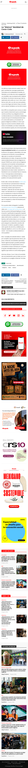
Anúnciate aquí (22, 762)
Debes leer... (4, 600)
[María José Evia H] (2, 34)
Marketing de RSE (11, 23)
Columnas (3, 23)
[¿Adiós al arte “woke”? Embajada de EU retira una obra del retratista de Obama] (22, 558)
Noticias (3, 750)
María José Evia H (10, 34)
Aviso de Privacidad (17, 763)
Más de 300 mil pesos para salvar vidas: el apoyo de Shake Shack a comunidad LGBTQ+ (13, 671)
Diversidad (3, 555)
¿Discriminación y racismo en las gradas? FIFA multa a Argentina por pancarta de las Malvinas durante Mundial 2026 (7, 606)
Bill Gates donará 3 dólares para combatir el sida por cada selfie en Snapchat (7, 282)
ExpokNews (4, 702)
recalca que (22, 182)
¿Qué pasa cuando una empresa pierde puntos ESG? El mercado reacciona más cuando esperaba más (8, 571)
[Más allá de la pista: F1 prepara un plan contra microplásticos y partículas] (14, 741)
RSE (2, 566)
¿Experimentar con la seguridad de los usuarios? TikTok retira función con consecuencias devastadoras (8, 620)
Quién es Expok (14, 762)
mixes (9, 267)
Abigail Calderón (5, 674)
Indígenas (4, 267)
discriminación (20, 265)
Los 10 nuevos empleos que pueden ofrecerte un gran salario (21, 282)
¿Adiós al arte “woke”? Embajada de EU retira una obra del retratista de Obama (8, 559)
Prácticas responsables (6, 580)
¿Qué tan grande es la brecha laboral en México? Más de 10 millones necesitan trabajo (8, 633)
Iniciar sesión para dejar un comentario (14, 303)
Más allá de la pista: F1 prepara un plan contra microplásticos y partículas (13, 753)
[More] (21, 37)
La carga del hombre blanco (15, 209)
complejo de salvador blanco (8, 265)
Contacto (9, 763)
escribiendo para (9, 207)
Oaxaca (14, 267)
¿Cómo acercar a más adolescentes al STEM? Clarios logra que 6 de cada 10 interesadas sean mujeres (8, 584)
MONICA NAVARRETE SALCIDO (15, 291)
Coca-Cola (8, 263)
